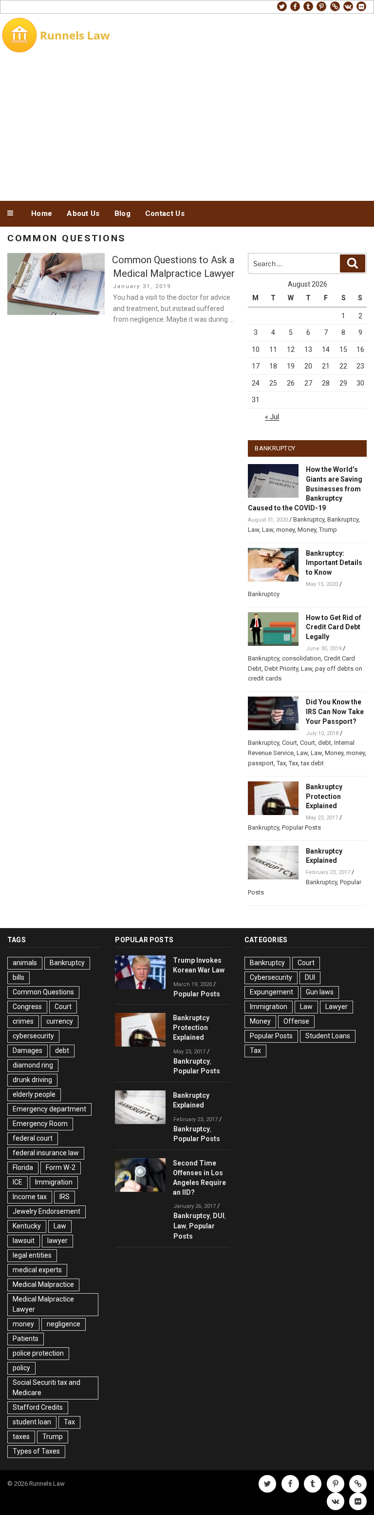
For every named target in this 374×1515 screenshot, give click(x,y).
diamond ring (33, 1065)
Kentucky (27, 1226)
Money (307, 529)
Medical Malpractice (43, 1284)
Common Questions (43, 992)
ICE (17, 1182)
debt (324, 742)
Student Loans (327, 1036)
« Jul (272, 417)
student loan (32, 1422)
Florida (23, 1167)
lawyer (57, 1240)
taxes (21, 1436)
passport (261, 763)
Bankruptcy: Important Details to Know (334, 563)
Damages (27, 1050)
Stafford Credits (38, 1407)
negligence (63, 1324)
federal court (33, 1138)
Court (289, 742)
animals (25, 963)
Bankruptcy (308, 519)
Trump (328, 529)
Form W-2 (60, 1167)
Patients (25, 1338)
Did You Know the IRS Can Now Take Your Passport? (335, 711)
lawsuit (24, 1240)
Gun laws (320, 992)
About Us (83, 213)
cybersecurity (33, 1036)
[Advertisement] (187, 126)
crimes (23, 1021)
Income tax (30, 1197)
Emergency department (49, 1109)
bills (18, 977)
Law (253, 529)
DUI (218, 1216)
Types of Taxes (36, 1451)
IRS (64, 1197)
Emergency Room (40, 1123)
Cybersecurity (271, 977)
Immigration (54, 1182)
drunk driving (32, 1080)
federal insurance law (46, 1153)
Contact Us (165, 213)
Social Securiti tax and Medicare (46, 1388)
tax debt (312, 763)
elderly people (34, 1094)
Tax (281, 763)
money (285, 529)
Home (41, 213)
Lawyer (336, 1006)
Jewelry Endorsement (46, 1211)
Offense (296, 1021)
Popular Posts (301, 827)
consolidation (301, 658)
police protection (38, 1353)
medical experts (37, 1270)
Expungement (271, 992)
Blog (122, 213)
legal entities (32, 1255)
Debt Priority (281, 668)
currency (59, 1021)
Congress (27, 1006)
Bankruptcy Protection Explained (324, 796)
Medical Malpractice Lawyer (43, 1304)
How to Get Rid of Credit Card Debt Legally (333, 627)
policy (21, 1368)
